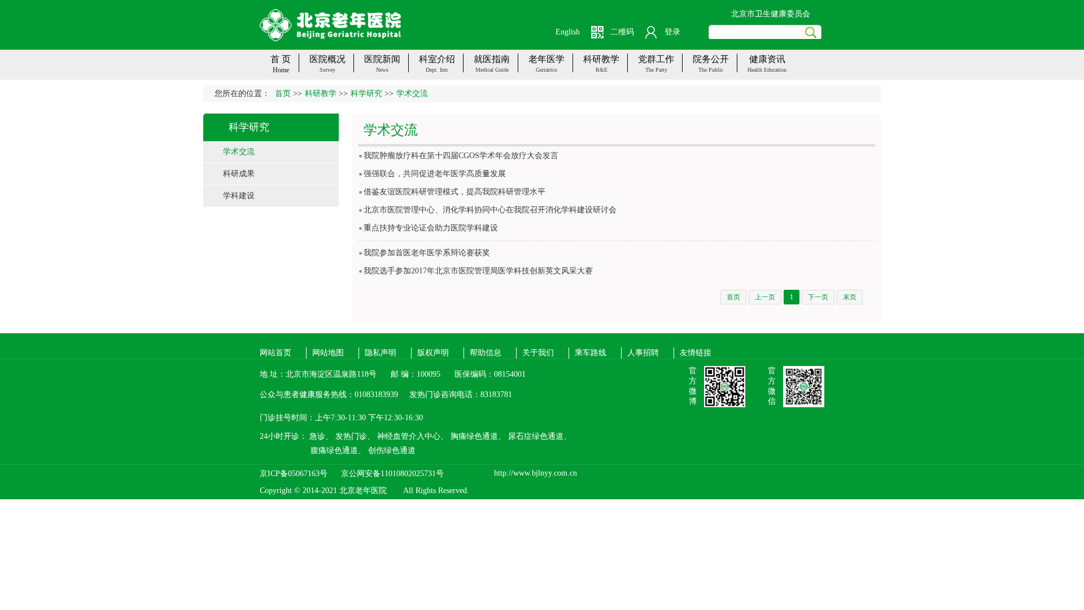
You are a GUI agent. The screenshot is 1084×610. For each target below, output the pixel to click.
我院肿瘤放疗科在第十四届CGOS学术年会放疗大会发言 (461, 155)
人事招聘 (643, 352)
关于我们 (538, 352)
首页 (283, 93)
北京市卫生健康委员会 (770, 14)
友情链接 (695, 352)
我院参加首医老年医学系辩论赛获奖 (427, 253)
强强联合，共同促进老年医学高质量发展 (435, 173)
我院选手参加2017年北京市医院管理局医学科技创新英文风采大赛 (478, 271)
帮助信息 (485, 352)
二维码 (622, 32)
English (568, 32)
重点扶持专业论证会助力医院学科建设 (431, 228)
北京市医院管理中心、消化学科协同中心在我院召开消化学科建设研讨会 (490, 210)
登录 (672, 32)
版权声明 (433, 352)
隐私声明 (380, 352)
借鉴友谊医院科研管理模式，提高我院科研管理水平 (454, 192)
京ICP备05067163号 (293, 473)
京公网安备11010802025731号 (392, 473)
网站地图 (328, 352)
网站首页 (275, 352)
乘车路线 (590, 352)
